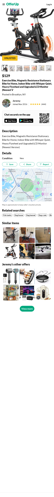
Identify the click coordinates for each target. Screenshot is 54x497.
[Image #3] (19, 68)
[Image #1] (5, 68)
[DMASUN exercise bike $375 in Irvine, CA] (11, 235)
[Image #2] (12, 68)
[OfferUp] (12, 4)
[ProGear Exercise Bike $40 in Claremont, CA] (27, 235)
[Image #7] (49, 68)
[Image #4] (27, 68)
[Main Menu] (3, 4)
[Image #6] (41, 68)
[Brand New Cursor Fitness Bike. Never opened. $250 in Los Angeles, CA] (43, 235)
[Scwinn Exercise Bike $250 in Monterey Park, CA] (27, 251)
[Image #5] (34, 68)
